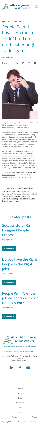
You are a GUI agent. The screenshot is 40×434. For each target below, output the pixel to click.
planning (5, 196)
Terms (9, 417)
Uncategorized (26, 188)
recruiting (14, 199)
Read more (9, 248)
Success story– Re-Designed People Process (16, 230)
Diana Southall (7, 274)
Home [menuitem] (20, 384)
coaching (10, 188)
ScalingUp (25, 191)
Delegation (6, 199)
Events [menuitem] (20, 407)
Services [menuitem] (20, 389)
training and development (11, 191)
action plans (21, 194)
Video (14, 194)
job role (34, 194)
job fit (29, 194)
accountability (24, 196)
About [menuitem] (20, 393)
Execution (5, 201)
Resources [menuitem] (20, 403)
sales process (14, 196)
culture (25, 199)
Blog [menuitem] (20, 398)
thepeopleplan (7, 57)
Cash (20, 199)
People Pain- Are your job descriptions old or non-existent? (20, 298)
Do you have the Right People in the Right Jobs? (19, 264)
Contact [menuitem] (20, 412)
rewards (32, 199)
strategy (18, 188)
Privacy (35, 417)
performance (7, 194)
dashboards (14, 201)
